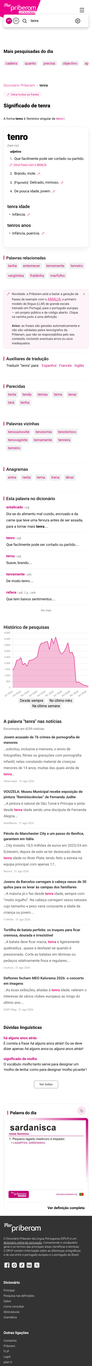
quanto (30, 63)
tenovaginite (17, 440)
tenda (27, 394)
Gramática (10, 1317)
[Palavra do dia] (81, 1111)
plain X (8, 1362)
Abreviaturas (11, 1312)
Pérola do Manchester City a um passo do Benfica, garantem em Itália (44, 836)
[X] (36, 1267)
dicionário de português (23, 1243)
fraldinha (37, 275)
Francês (65, 365)
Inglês (79, 365)
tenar (72, 394)
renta (26, 477)
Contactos (10, 1340)
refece (11, 592)
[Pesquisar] (24, 21)
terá (11, 402)
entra (12, 477)
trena (55, 477)
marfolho (57, 275)
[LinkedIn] (29, 1267)
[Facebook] (7, 1267)
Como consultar (14, 1306)
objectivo (70, 63)
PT (9, 20)
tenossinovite (18, 432)
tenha (25, 402)
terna (58, 394)
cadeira (11, 63)
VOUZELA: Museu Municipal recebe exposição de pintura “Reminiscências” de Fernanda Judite (43, 794)
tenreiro (77, 266)
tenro (10, 538)
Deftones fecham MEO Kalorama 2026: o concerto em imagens (44, 981)
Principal (9, 1290)
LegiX (7, 1357)
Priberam (9, 1346)
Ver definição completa (66, 1208)
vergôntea (16, 275)
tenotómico (67, 432)
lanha (12, 266)
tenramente (55, 266)
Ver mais (46, 610)
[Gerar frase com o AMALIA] (39, 173)
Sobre (7, 1301)
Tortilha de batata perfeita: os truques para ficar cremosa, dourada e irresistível (42, 932)
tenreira (64, 440)
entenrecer (31, 266)
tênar (70, 477)
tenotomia (44, 432)
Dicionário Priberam (19, 85)
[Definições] (77, 21)
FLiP (6, 1351)
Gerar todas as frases (25, 94)
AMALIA (54, 299)
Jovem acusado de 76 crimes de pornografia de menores (42, 740)
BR (16, 20)
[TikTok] (22, 1267)
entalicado (14, 507)
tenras (43, 394)
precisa (49, 63)
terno (10, 556)
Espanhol (49, 365)
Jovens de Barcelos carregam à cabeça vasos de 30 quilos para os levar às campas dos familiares (45, 884)
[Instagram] (14, 1267)
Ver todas (46, 1084)
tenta (12, 394)
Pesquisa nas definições (19, 1296)
